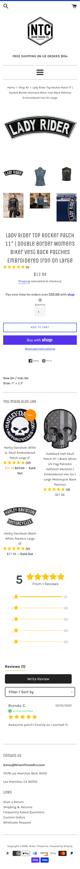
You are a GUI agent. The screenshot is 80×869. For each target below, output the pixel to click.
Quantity (40, 304)
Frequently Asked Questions (23, 812)
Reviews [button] (15, 666)
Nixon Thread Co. (39, 846)
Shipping (24, 281)
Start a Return (13, 802)
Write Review (38, 679)
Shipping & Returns (17, 807)
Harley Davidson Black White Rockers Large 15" (20, 538)
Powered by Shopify (61, 846)
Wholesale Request (17, 822)
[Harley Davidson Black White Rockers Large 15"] (20, 516)
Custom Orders (14, 817)
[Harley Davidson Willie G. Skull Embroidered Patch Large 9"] (20, 426)
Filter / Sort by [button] (21, 692)
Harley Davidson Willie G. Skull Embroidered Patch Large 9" (20, 453)
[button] (16, 267)
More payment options (40, 349)
